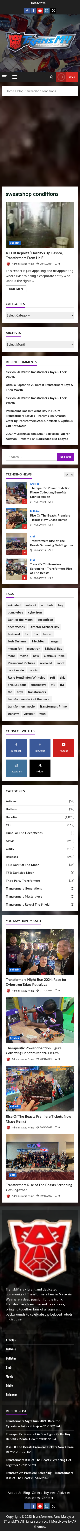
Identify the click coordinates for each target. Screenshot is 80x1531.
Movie (10, 841)
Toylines (50, 1493)
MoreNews (59, 1521)
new (36, 655)
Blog (26, 1493)
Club (33, 511)
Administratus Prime (22, 263)
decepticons (16, 627)
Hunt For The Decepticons (24, 833)
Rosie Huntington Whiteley (26, 677)
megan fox (15, 648)
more (11, 655)
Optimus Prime (54, 655)
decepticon (45, 619)
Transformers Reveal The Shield (28, 904)
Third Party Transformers (23, 880)
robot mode (16, 670)
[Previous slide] (66, 474)
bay (60, 605)
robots (33, 670)
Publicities (32, 1498)
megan (55, 641)
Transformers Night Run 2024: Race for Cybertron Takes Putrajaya (16, 569)
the (10, 692)
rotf (52, 677)
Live (72, 76)
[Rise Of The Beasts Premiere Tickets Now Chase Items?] (40, 1089)
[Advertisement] (40, 140)
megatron (33, 648)
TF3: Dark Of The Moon (22, 864)
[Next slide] (71, 474)
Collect (37, 1493)
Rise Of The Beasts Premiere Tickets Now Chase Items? (16, 493)
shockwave (38, 684)
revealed (46, 663)
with (42, 713)
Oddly (10, 848)
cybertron (35, 612)
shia (62, 677)
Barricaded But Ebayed (52, 438)
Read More (17, 289)
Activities (63, 1493)
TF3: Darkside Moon (20, 872)
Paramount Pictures (21, 663)
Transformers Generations (24, 888)
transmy (13, 713)
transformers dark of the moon (29, 699)
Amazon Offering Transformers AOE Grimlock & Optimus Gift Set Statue (39, 420)
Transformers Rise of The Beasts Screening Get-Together (16, 518)
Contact (47, 1498)
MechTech (39, 641)
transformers (37, 692)
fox (36, 634)
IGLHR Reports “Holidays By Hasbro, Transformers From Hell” (40, 225)
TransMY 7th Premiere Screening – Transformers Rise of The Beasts (16, 544)
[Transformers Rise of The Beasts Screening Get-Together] (40, 1157)
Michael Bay (53, 648)
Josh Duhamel (17, 641)
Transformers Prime (53, 706)
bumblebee (15, 612)
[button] (4, 76)
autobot (30, 605)
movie (24, 655)
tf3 (62, 684)
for (27, 634)
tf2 (53, 684)
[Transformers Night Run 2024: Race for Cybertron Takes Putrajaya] (40, 952)
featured (14, 634)
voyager (29, 713)
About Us (14, 1493)
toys (20, 692)
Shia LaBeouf (17, 684)
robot (60, 663)
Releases (12, 856)
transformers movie (21, 706)
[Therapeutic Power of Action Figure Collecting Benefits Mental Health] (40, 1020)
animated (14, 605)
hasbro (47, 634)
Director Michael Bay (44, 627)
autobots (47, 605)
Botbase (11, 809)
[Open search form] (51, 77)
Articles (11, 801)
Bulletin (14, 243)
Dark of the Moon (20, 619)
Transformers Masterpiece (24, 896)
